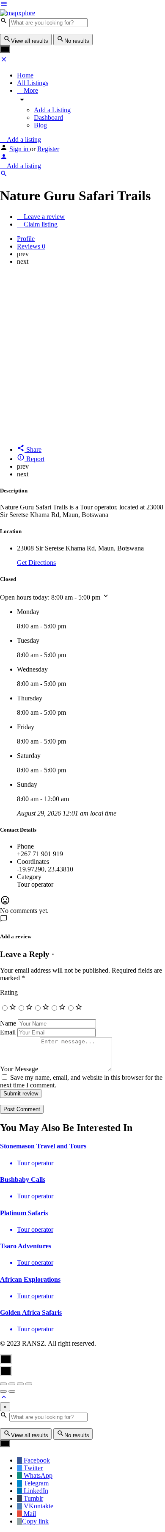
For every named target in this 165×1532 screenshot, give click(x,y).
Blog (40, 125)
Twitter (32, 1467)
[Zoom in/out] (28, 1384)
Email (8, 1032)
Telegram (35, 1483)
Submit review (20, 1093)
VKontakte (37, 1506)
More (30, 90)
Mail (29, 1513)
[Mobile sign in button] (4, 158)
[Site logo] (17, 13)
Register (48, 148)
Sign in (19, 148)
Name (8, 1023)
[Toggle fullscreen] (20, 1384)
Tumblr (32, 1498)
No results (76, 41)
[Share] (11, 1384)
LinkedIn (35, 1490)
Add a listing (23, 139)
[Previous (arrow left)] (3, 1391)
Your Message (19, 1069)
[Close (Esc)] (3, 1384)
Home (25, 75)
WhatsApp (37, 1475)
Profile (26, 238)
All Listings (32, 82)
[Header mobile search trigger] (4, 175)
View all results (29, 41)
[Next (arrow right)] (11, 1391)
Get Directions (36, 562)
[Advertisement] (82, 354)
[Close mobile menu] (4, 60)
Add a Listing (52, 109)
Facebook (36, 1460)
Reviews (31, 246)
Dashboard (48, 117)
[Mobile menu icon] (82, 4)
